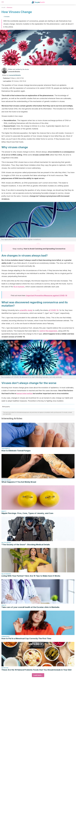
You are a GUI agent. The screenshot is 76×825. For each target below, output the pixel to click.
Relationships (6, 574)
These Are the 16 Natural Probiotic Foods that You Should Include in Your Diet (36, 670)
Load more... (38, 675)
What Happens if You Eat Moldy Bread (18, 482)
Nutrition (4, 668)
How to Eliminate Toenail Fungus (16, 451)
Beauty (3, 511)
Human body (5, 636)
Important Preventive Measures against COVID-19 (46, 295)
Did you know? (6, 480)
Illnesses (9, 7)
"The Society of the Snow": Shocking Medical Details (25, 544)
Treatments (5, 448)
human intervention (24, 393)
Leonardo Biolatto (14, 71)
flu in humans (18, 287)
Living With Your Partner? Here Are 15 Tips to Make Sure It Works (30, 576)
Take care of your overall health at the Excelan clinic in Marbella (30, 607)
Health (3, 7)
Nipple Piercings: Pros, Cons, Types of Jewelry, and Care (27, 513)
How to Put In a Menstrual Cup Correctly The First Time (26, 638)
